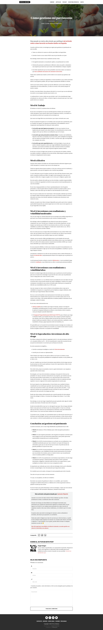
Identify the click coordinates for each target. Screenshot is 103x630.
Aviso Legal (51, 621)
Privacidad (64, 621)
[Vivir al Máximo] (25, 2)
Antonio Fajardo (62, 494)
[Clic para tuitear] (42, 535)
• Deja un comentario (56, 23)
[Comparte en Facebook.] (39, 535)
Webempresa (54, 627)
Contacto (39, 621)
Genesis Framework (55, 625)
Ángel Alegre (42, 546)
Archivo (45, 621)
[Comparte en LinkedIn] (45, 535)
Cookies (57, 621)
